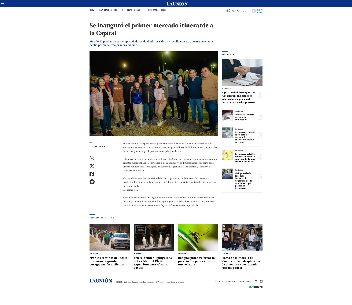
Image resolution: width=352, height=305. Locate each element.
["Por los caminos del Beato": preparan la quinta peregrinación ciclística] (110, 237)
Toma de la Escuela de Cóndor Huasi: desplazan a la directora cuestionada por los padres (241, 263)
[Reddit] (104, 182)
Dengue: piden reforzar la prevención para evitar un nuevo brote (196, 261)
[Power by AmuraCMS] (255, 286)
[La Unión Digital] (177, 3)
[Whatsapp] (104, 158)
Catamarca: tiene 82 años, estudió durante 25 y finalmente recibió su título (245, 137)
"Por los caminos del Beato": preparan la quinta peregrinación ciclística (110, 261)
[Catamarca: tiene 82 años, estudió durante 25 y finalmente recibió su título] (227, 132)
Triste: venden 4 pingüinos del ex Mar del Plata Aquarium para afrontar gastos (153, 263)
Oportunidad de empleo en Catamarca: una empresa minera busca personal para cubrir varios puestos (238, 97)
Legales (181, 282)
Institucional (231, 281)
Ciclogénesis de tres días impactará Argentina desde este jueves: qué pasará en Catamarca (243, 181)
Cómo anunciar (246, 281)
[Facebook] (104, 174)
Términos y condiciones (167, 282)
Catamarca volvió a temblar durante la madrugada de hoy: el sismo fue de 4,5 (245, 158)
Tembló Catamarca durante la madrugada (245, 117)
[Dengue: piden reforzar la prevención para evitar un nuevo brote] (198, 237)
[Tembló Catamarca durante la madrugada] (227, 115)
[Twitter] (104, 166)
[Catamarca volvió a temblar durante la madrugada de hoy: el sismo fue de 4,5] (227, 154)
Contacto (219, 281)
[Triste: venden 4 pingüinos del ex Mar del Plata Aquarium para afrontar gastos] (154, 237)
